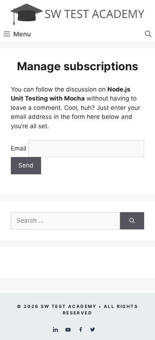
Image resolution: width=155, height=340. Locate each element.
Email (18, 148)
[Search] (132, 220)
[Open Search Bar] (148, 34)
